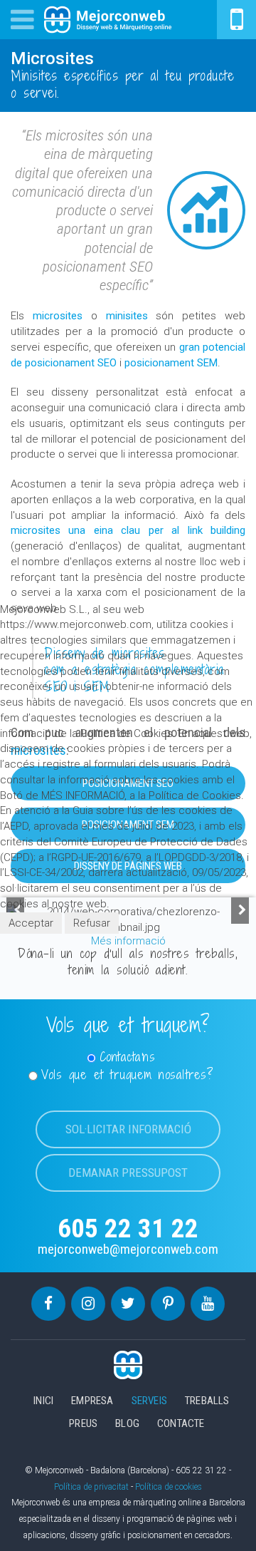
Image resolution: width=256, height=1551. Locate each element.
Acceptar (31, 923)
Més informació (128, 940)
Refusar (91, 923)
